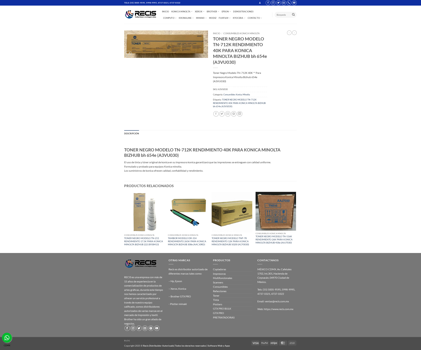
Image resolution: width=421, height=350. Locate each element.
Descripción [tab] (131, 133)
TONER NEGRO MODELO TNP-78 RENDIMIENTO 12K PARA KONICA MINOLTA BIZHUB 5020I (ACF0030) (230, 241)
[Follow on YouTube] (294, 2)
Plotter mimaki (178, 303)
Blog (127, 340)
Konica (182, 288)
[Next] (295, 222)
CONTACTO (254, 18)
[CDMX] (7, 338)
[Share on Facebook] (216, 114)
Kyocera (238, 18)
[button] (260, 3)
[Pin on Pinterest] (233, 114)
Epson (178, 281)
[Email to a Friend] (228, 114)
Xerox (174, 288)
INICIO (165, 11)
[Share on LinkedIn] (239, 114)
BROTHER (212, 11)
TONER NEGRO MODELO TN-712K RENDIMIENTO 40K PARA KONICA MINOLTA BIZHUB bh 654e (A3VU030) (239, 103)
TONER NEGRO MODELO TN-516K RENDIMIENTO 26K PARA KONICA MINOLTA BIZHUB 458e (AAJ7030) (274, 239)
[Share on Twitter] (222, 114)
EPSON (225, 11)
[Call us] (289, 2)
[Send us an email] (283, 2)
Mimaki (200, 18)
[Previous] (124, 222)
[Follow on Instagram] (273, 2)
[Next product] (289, 32)
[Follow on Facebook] (268, 2)
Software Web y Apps (219, 345)
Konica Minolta (180, 11)
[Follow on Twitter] (278, 2)
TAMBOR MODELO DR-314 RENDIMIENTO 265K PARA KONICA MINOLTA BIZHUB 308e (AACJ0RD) (187, 241)
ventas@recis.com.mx (277, 301)
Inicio (216, 33)
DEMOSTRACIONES (243, 11)
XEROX (198, 11)
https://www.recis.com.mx (278, 309)
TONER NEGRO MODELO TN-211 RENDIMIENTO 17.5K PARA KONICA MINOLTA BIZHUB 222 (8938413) (143, 241)
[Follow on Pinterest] (151, 328)
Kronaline (185, 18)
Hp (172, 281)
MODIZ (212, 18)
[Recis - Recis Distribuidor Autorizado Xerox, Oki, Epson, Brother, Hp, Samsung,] (140, 15)
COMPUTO (168, 18)
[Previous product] (294, 32)
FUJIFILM (223, 18)
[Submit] (293, 15)
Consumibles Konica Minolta (241, 33)
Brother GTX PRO (181, 296)
